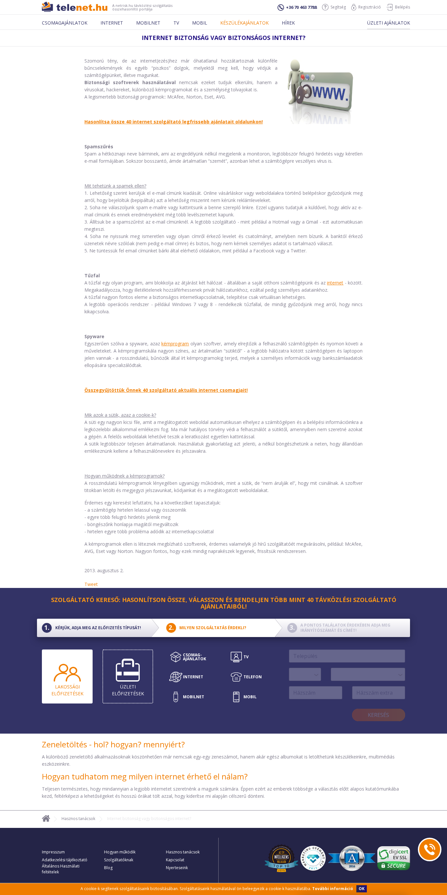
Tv (176, 23)
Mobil (199, 23)
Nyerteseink (177, 867)
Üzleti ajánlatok (388, 23)
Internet (111, 23)
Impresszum (53, 852)
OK (362, 888)
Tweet (91, 584)
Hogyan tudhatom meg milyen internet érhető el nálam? (145, 776)
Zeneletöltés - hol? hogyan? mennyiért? (113, 744)
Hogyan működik (119, 852)
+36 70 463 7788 (301, 7)
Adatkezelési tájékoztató (64, 860)
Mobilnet (148, 23)
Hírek (288, 23)
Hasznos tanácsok (78, 818)
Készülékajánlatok (244, 23)
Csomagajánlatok (64, 23)
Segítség (338, 7)
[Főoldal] (46, 819)
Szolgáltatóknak (118, 860)
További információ (332, 888)
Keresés (378, 715)
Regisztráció (369, 7)
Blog (108, 867)
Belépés (402, 7)
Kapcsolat (175, 860)
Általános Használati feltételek (61, 869)
